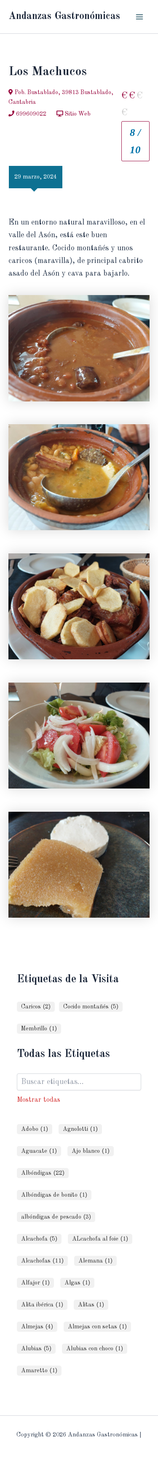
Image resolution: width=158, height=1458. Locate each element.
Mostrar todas (38, 1099)
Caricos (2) (36, 1007)
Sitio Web (77, 114)
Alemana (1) (95, 1261)
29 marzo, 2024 (35, 177)
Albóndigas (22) (42, 1173)
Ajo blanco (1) (91, 1151)
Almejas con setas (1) (97, 1327)
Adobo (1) (34, 1129)
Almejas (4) (37, 1327)
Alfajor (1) (35, 1283)
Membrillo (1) (39, 1029)
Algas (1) (77, 1283)
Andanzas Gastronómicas (64, 16)
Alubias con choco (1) (94, 1349)
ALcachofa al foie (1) (100, 1239)
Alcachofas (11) (42, 1261)
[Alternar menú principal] (140, 17)
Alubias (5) (36, 1349)
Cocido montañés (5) (90, 1007)
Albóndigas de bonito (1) (54, 1195)
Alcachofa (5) (39, 1239)
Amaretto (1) (39, 1371)
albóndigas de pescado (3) (56, 1217)
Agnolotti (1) (80, 1129)
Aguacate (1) (39, 1151)
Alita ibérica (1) (42, 1305)
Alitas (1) (91, 1305)
